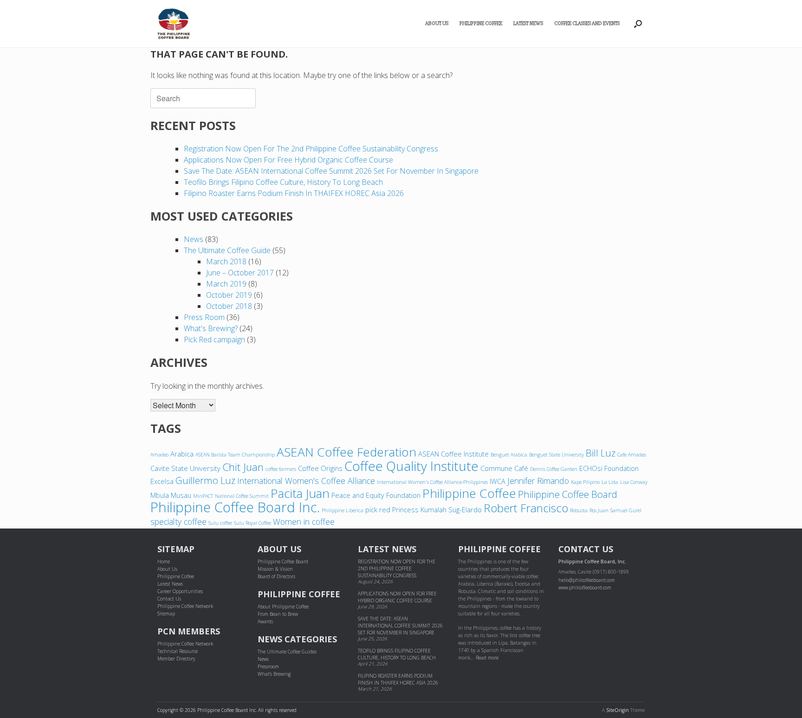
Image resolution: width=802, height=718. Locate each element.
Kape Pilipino (585, 482)
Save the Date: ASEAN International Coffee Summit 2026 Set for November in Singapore (331, 171)
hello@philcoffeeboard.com (586, 580)
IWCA (497, 481)
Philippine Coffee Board (567, 494)
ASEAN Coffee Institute (453, 453)
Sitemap (166, 613)
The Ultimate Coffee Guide (227, 250)
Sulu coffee (220, 523)
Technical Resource (177, 651)
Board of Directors (276, 576)
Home (163, 561)
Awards (265, 621)
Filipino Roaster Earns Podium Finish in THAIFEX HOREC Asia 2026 (294, 193)
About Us (436, 23)
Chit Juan (243, 467)
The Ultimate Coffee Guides (287, 651)
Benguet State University (556, 454)
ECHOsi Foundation (609, 468)
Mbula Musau (170, 495)
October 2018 (229, 306)
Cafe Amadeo (631, 454)
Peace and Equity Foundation (375, 495)
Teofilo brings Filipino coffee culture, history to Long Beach (283, 182)
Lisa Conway (633, 482)
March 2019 (226, 284)
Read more (487, 657)
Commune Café (504, 468)
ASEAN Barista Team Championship (235, 454)
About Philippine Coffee (283, 606)
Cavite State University (185, 468)
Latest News (528, 23)
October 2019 (229, 295)
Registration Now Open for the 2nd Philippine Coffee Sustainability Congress (311, 149)
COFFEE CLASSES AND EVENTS (587, 23)
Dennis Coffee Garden (553, 469)
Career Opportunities (180, 591)
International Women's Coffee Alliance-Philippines (432, 482)
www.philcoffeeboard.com (584, 587)
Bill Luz (600, 452)
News (193, 239)
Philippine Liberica (342, 510)
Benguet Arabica (509, 454)
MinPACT (203, 496)
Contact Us (169, 598)
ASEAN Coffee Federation (346, 452)
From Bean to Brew (278, 614)
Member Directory (176, 658)
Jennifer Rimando (538, 480)
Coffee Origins (320, 468)
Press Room (204, 317)
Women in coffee (304, 521)
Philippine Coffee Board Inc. (235, 507)
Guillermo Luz (205, 480)
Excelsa (162, 481)
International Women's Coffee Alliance (306, 480)
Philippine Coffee (480, 23)
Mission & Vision (275, 569)
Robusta (579, 510)
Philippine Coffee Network (185, 606)
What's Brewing (274, 674)
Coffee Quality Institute (411, 466)
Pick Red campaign (214, 339)
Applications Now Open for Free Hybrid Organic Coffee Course (288, 160)
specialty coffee (178, 521)
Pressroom (268, 666)
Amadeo (159, 454)
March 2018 (226, 261)
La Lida (610, 482)
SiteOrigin (617, 710)
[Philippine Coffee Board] (173, 23)
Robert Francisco (526, 508)
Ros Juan (598, 510)
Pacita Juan (300, 493)
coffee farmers (280, 469)
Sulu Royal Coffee (252, 523)
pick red (377, 509)
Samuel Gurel (625, 510)
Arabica (182, 453)
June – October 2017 (240, 273)
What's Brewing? (211, 328)
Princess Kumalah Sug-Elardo (437, 509)
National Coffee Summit (242, 496)
